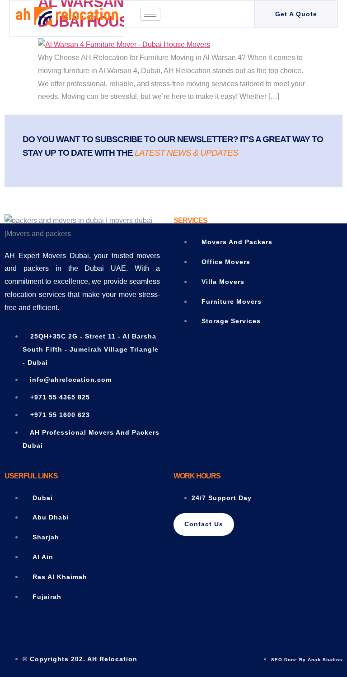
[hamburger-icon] (150, 14)
